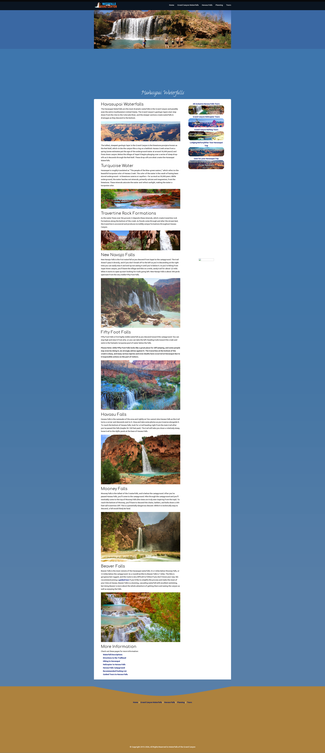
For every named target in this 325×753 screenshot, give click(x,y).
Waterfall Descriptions (112, 655)
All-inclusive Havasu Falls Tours (206, 104)
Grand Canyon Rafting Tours (206, 130)
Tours (228, 5)
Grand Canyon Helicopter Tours (206, 117)
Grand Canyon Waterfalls (188, 5)
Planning (219, 5)
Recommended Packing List (115, 671)
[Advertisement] (162, 67)
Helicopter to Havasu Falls (114, 664)
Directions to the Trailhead (114, 658)
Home (171, 5)
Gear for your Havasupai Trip (206, 159)
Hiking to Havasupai (111, 661)
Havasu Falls (207, 5)
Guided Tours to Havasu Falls (115, 674)
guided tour (124, 580)
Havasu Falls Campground (114, 668)
